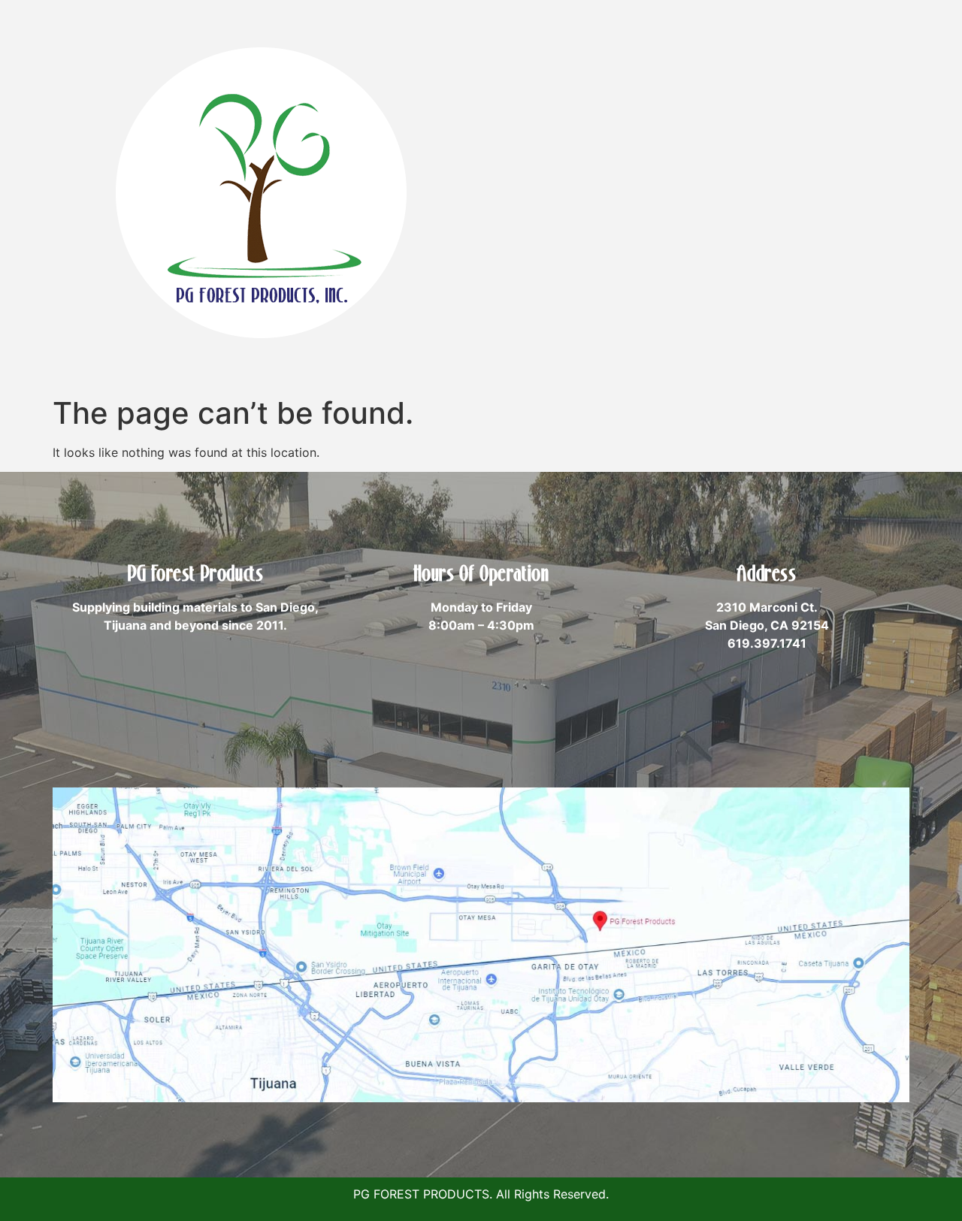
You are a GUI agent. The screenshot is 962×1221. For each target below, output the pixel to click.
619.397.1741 (767, 643)
